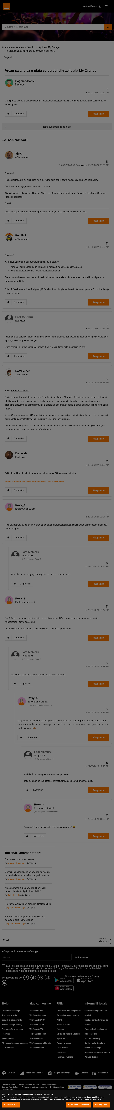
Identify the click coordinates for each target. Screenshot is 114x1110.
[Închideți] (109, 1095)
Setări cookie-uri (11, 1104)
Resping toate (101, 1104)
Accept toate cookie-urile (78, 1104)
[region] (57, 1100)
